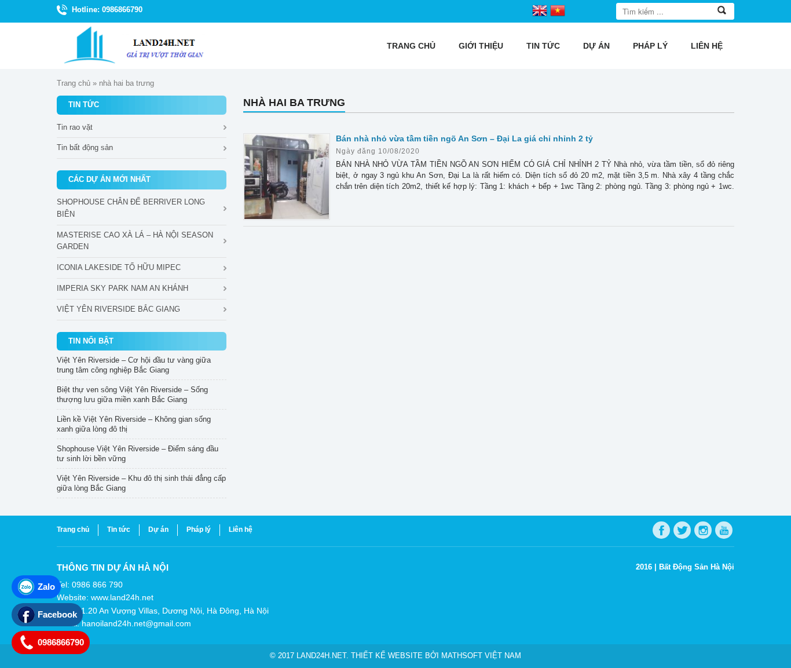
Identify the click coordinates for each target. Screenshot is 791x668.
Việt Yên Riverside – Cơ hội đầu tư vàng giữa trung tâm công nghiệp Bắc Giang (134, 365)
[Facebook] (661, 530)
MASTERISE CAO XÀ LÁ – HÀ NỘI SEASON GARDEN (135, 241)
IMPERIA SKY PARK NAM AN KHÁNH (122, 288)
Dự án (596, 45)
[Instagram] (703, 530)
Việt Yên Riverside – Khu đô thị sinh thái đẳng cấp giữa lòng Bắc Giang (141, 483)
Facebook (57, 614)
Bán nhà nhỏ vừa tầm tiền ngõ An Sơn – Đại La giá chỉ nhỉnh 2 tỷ (464, 138)
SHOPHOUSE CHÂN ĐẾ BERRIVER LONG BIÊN (131, 208)
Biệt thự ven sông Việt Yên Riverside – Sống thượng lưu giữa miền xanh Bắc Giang (132, 394)
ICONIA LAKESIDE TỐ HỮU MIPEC (119, 267)
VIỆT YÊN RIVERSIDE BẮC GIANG (118, 309)
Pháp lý (650, 45)
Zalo (46, 587)
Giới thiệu (481, 45)
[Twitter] (682, 530)
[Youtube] (724, 530)
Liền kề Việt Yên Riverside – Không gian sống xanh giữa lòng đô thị (134, 424)
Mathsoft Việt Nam (481, 655)
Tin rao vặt (75, 127)
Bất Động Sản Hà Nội (696, 567)
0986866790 (61, 642)
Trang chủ (411, 45)
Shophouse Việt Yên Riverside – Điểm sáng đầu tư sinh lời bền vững (137, 453)
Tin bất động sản (85, 147)
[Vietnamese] (557, 9)
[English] (539, 9)
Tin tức (543, 45)
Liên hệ (707, 45)
